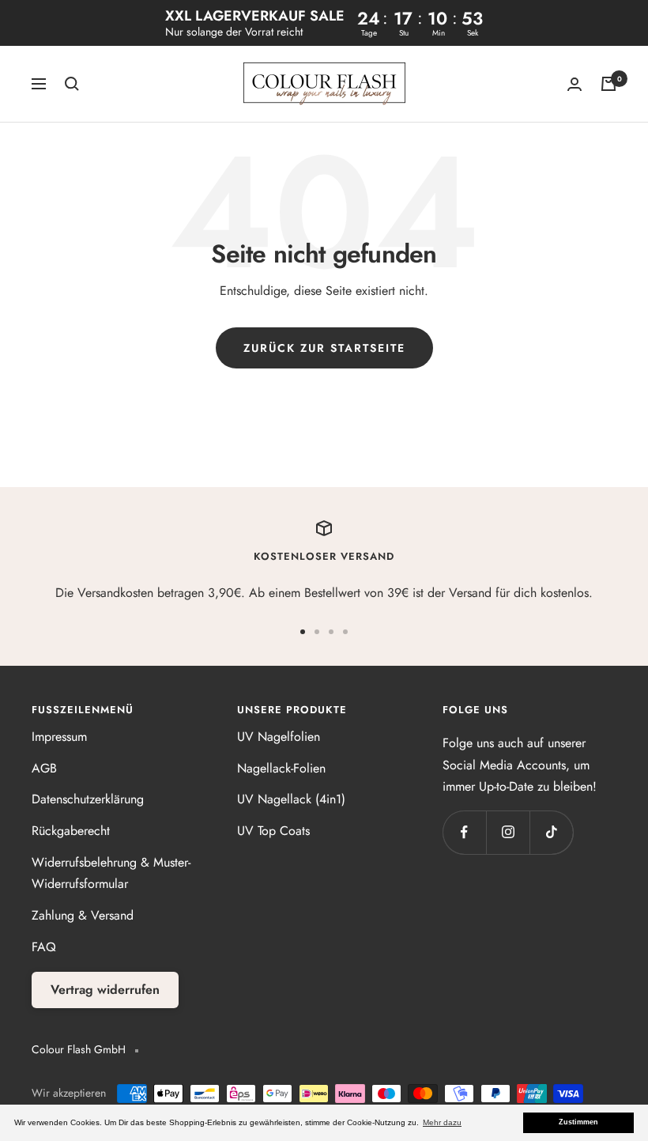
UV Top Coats (273, 831)
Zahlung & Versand (83, 915)
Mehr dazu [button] (442, 1122)
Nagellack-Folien (281, 768)
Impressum (59, 736)
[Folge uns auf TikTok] (551, 832)
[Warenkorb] (608, 84)
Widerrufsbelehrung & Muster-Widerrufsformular (111, 873)
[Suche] (72, 84)
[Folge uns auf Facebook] (464, 832)
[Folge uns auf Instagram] (507, 832)
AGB (44, 768)
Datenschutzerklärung (88, 799)
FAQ (44, 947)
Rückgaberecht (71, 831)
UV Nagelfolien (278, 736)
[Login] (574, 84)
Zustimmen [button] (578, 1122)
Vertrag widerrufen (105, 989)
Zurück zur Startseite (324, 348)
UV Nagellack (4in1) (291, 799)
